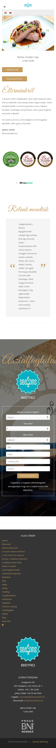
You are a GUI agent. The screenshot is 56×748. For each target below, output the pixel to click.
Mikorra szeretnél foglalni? (28, 412)
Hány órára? (28, 434)
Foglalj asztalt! (28, 475)
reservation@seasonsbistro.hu (32, 697)
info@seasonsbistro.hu (33, 700)
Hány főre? (28, 423)
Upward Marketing (40, 741)
